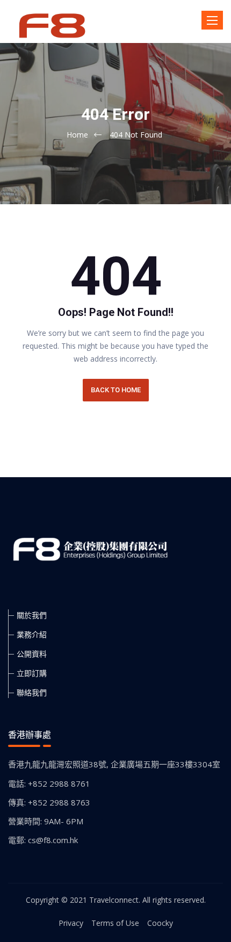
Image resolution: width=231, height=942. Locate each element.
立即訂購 (32, 673)
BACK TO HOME (116, 390)
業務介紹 (32, 634)
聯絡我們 (32, 692)
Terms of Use (115, 923)
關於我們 (32, 615)
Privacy (71, 923)
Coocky (160, 923)
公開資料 (32, 654)
